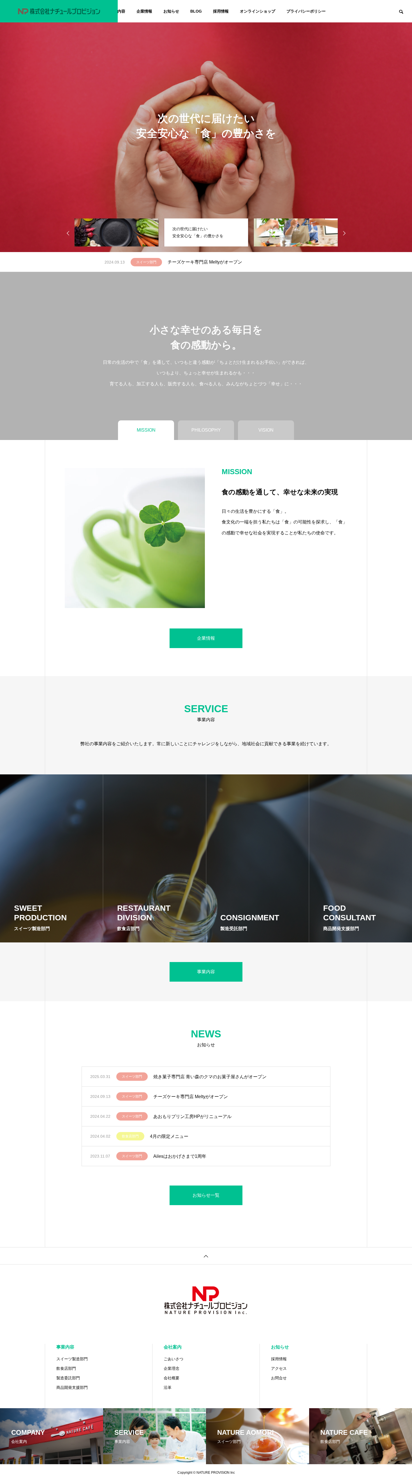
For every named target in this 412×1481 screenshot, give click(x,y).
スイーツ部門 (146, 262)
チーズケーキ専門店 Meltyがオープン (190, 1096)
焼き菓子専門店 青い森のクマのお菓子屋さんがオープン (210, 1076)
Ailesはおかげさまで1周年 (179, 1156)
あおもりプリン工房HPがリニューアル (207, 262)
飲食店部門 (130, 1136)
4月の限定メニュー (169, 1136)
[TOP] (206, 1255)
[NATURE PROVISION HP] (59, 11)
